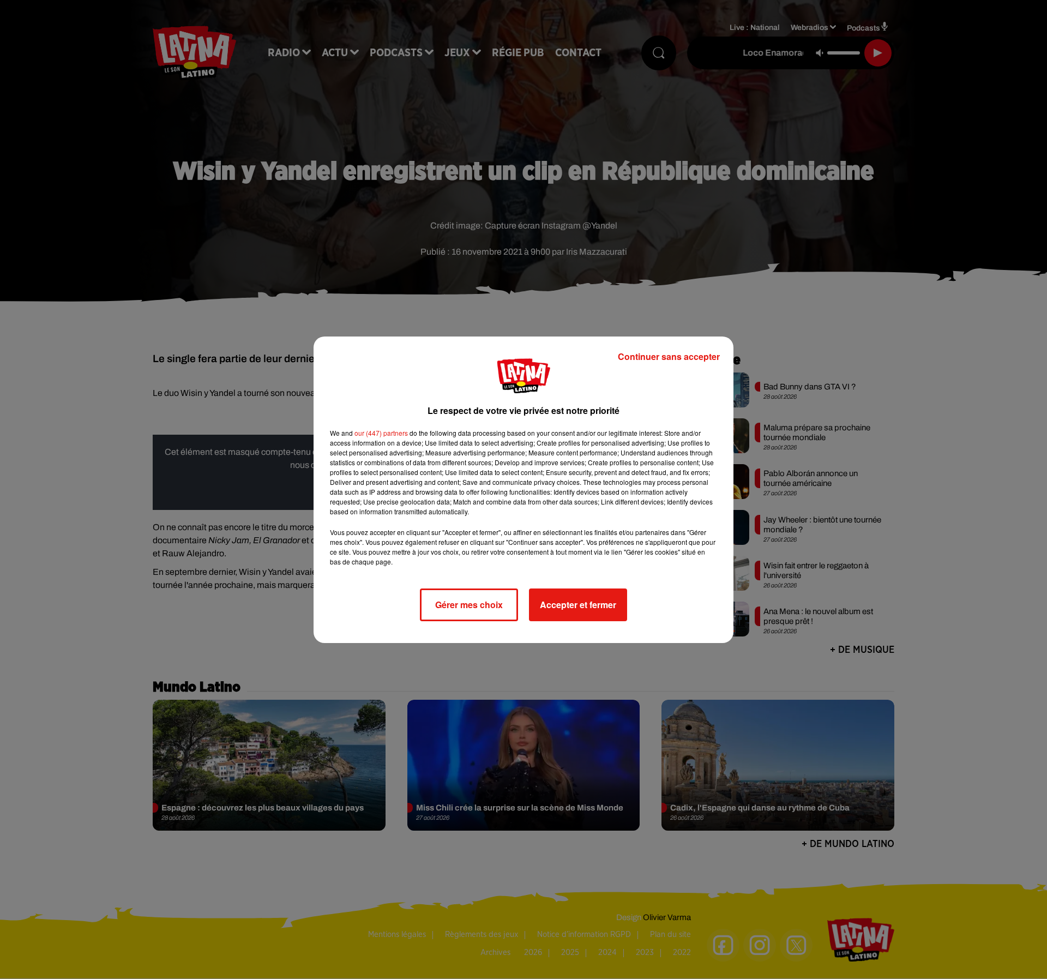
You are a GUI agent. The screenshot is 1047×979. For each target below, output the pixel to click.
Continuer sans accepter (669, 356)
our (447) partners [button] (381, 432)
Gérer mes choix (469, 604)
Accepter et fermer (578, 604)
